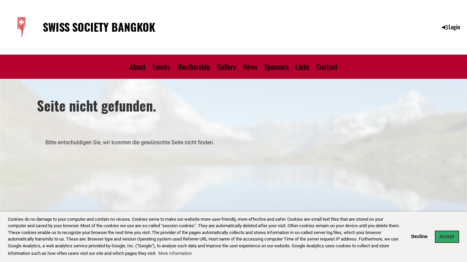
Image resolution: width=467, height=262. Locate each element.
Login (454, 27)
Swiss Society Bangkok (99, 27)
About (138, 66)
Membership (193, 66)
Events (161, 66)
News (250, 66)
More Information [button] (175, 253)
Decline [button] (419, 236)
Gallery (226, 66)
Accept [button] (446, 236)
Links (302, 66)
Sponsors (276, 66)
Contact (326, 66)
